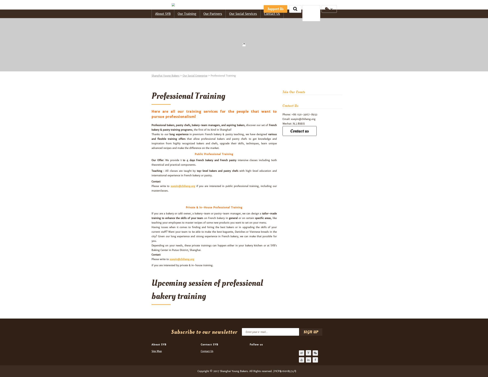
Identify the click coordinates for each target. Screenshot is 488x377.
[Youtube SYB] (301, 360)
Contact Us (272, 14)
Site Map (157, 351)
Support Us (275, 8)
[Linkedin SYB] (308, 360)
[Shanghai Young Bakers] (174, 4)
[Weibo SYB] (301, 353)
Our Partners (212, 14)
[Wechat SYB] (315, 353)
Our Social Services (243, 14)
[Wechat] (329, 9)
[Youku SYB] (308, 352)
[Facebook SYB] (315, 360)
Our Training (187, 14)
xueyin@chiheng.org (183, 186)
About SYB (163, 14)
